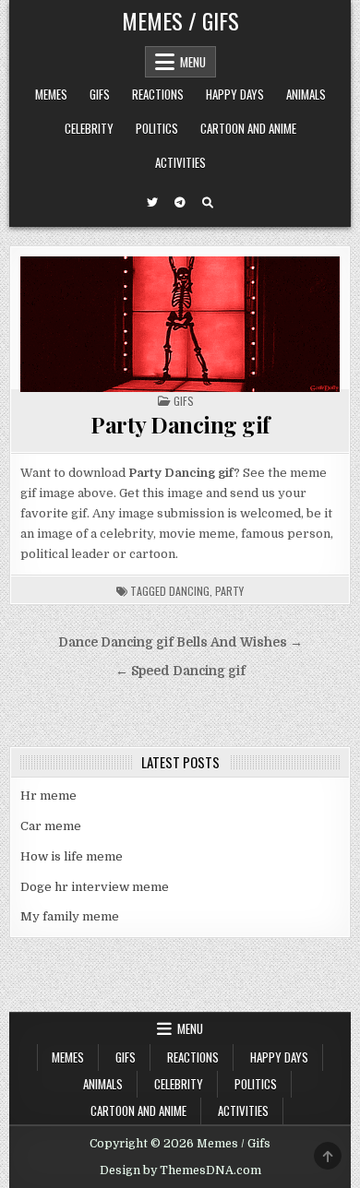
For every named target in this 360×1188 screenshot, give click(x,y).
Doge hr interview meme (94, 887)
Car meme (50, 826)
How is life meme (71, 856)
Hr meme (48, 795)
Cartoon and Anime (248, 128)
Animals (306, 94)
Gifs (100, 94)
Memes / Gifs (180, 20)
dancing (189, 591)
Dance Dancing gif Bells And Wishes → (180, 642)
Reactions (158, 94)
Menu (193, 62)
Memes (51, 94)
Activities (180, 162)
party (229, 591)
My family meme (69, 916)
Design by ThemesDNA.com (180, 1170)
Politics (157, 128)
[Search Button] (208, 203)
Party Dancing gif (180, 424)
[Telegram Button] (180, 203)
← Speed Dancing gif (180, 671)
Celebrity (89, 128)
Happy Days (235, 94)
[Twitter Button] (152, 203)
